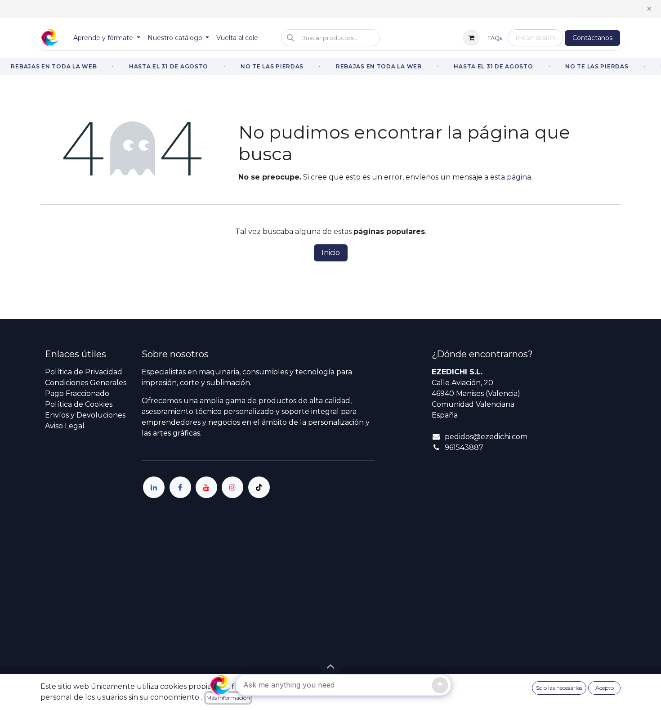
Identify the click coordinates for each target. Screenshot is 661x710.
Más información (228, 697)
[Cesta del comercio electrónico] (471, 37)
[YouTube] (206, 487)
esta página (510, 177)
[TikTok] (259, 487)
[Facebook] (180, 487)
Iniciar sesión (535, 38)
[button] (330, 37)
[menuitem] (107, 38)
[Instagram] (232, 487)
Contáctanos (592, 38)
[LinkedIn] (154, 487)
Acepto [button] (604, 687)
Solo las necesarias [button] (559, 687)
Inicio (331, 252)
